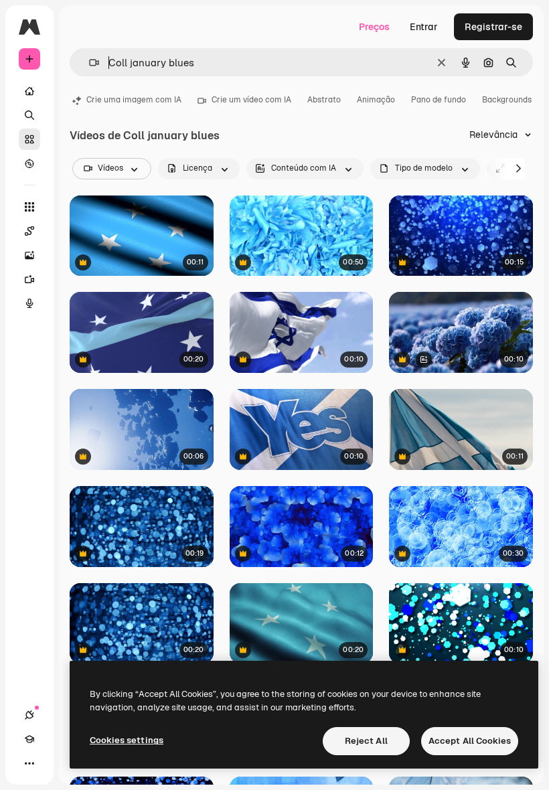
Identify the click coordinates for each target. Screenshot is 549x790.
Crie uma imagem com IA (133, 99)
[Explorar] (29, 163)
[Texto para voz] (29, 303)
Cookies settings (126, 740)
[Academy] (29, 739)
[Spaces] (29, 231)
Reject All (366, 740)
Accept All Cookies (469, 740)
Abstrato (324, 99)
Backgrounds (507, 99)
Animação (376, 99)
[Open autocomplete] (88, 63)
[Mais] (29, 763)
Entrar (424, 27)
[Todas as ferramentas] (29, 207)
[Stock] (29, 139)
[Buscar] (29, 115)
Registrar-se (493, 27)
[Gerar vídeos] (29, 279)
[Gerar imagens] (29, 255)
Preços (374, 27)
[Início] (29, 91)
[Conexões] (29, 715)
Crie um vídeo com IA (251, 99)
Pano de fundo (438, 99)
